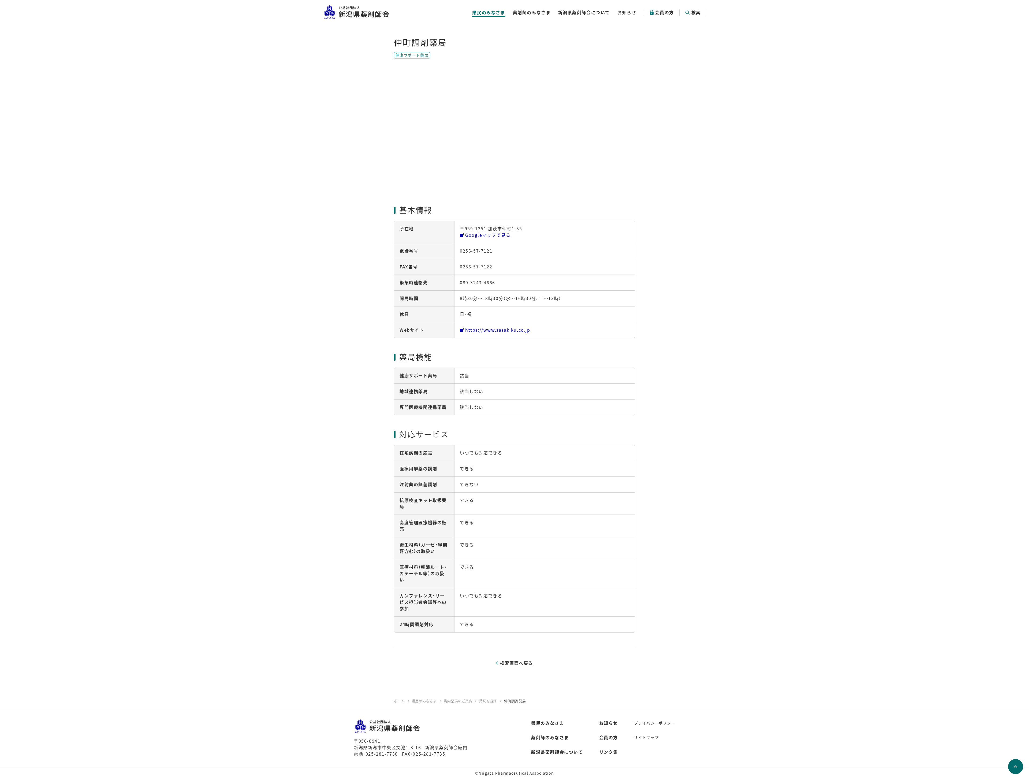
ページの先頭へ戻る (1016, 767)
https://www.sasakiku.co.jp (497, 330)
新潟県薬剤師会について (584, 12)
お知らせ (626, 12)
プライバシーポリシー (654, 723)
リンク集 (608, 752)
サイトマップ (646, 737)
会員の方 (664, 12)
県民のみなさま (488, 12)
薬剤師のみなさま (532, 12)
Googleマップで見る (487, 235)
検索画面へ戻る (516, 663)
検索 (696, 12)
